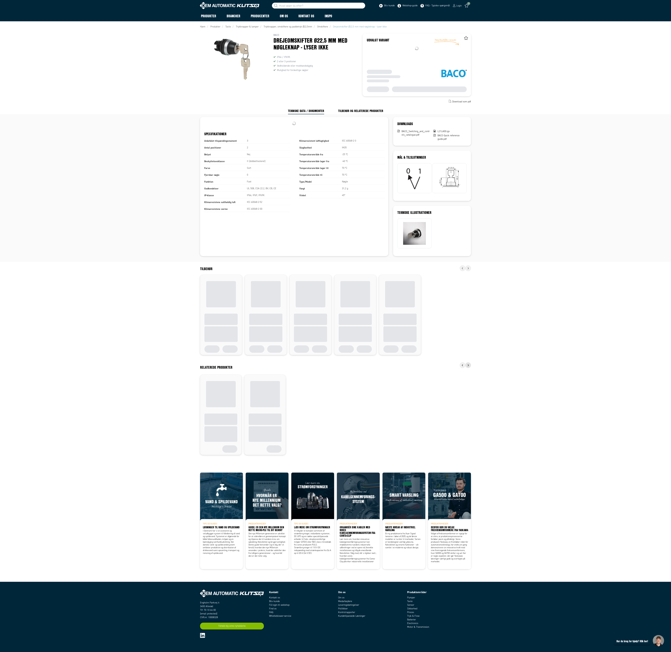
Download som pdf (461, 101)
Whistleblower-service (280, 615)
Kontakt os (274, 597)
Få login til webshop (279, 604)
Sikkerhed (412, 608)
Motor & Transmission (418, 626)
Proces (410, 612)
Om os (341, 597)
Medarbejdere (345, 601)
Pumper (411, 597)
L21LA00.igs (444, 131)
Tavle (410, 601)
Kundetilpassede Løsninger (351, 615)
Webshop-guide (410, 5)
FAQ (271, 612)
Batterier (411, 619)
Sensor (410, 604)
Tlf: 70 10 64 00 (208, 609)
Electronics (412, 623)
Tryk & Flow (413, 615)
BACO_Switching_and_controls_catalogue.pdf (416, 133)
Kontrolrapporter (346, 612)
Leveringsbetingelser (348, 604)
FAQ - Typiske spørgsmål (437, 5)
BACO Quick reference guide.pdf (449, 137)
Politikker (343, 608)
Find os (272, 608)
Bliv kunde (389, 5)
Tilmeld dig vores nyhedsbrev (232, 626)
